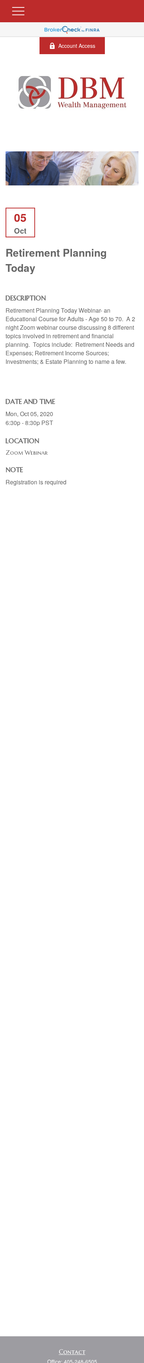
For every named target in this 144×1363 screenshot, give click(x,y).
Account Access (76, 45)
